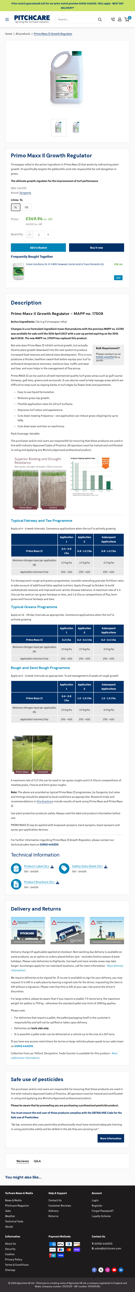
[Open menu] (7, 19)
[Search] (99, 19)
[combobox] (75, 19)
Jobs (8, 1210)
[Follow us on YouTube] (114, 1269)
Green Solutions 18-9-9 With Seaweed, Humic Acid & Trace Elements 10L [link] (65, 264)
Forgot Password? (102, 1210)
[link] (18, 271)
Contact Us (55, 1200)
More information (110, 1138)
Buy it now (96, 247)
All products (23, 33)
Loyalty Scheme (101, 1216)
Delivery (54, 1210)
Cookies (10, 1254)
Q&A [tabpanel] (37, 1161)
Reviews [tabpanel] (23, 1161)
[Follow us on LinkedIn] (120, 1269)
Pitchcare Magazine (17, 1205)
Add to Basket (38, 247)
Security (10, 1248)
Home (8, 33)
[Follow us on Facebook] (94, 1269)
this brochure (45, 801)
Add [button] (118, 277)
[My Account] (119, 19)
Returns (53, 1216)
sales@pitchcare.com (108, 1248)
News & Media (13, 1200)
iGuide (9, 1226)
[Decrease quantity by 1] (29, 234)
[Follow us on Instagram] (107, 1269)
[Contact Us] (113, 19)
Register (97, 1205)
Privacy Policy (13, 1259)
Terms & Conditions (17, 1264)
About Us (10, 1243)
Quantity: (17, 234)
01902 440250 (105, 357)
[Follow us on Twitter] (100, 1269)
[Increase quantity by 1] (48, 234)
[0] (127, 19)
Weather (10, 1216)
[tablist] (67, 1161)
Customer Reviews (60, 1205)
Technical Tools (14, 1221)
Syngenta (25, 192)
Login (95, 1200)
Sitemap (10, 1269)
